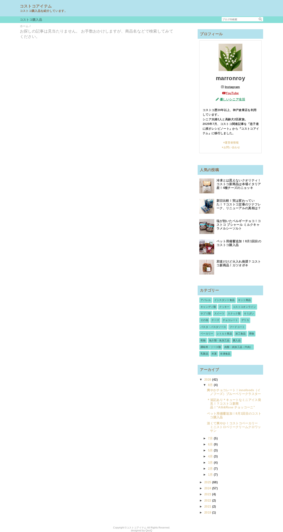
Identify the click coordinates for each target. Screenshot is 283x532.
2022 (208, 500)
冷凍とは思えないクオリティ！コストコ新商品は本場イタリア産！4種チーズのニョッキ (238, 184)
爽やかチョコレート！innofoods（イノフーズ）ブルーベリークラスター (234, 392)
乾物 (203, 340)
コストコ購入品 (31, 19)
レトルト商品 (224, 333)
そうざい (249, 313)
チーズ (215, 320)
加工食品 (240, 333)
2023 (208, 494)
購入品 (237, 340)
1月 (211, 474)
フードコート (237, 327)
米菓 (214, 353)
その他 (204, 320)
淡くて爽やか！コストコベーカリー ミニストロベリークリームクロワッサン (234, 426)
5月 (211, 450)
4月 (211, 456)
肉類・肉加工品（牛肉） (238, 347)
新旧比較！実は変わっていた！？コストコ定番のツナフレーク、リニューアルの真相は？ (238, 204)
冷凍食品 (225, 353)
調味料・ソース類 (211, 347)
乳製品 (204, 353)
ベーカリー (207, 333)
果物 (251, 333)
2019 (208, 512)
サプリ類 (206, 313)
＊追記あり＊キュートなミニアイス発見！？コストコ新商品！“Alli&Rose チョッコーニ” (234, 403)
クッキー (224, 306)
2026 (208, 379)
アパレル (206, 300)
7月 (211, 438)
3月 (211, 462)
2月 (211, 468)
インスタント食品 (224, 300)
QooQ (148, 530)
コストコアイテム (36, 6)
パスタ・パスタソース (213, 327)
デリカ (245, 320)
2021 (208, 506)
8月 (211, 385)
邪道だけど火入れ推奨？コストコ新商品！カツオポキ (238, 263)
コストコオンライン (244, 306)
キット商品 (244, 300)
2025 (208, 482)
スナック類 (234, 313)
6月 (211, 444)
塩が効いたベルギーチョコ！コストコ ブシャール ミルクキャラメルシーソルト (238, 224)
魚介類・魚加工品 (219, 340)
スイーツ (219, 313)
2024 (208, 488)
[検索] (260, 19)
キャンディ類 (208, 306)
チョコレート (230, 320)
